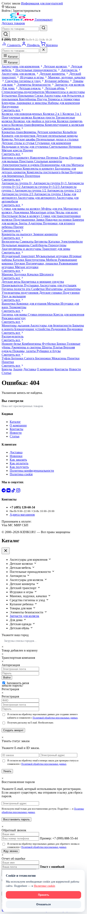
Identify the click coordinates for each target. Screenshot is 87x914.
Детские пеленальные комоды (57, 135)
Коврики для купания (31, 303)
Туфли (6, 358)
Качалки (33, 274)
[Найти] (43, 28)
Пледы (64, 157)
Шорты (47, 347)
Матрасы (77, 165)
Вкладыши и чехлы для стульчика (25, 146)
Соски (39, 95)
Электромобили (72, 241)
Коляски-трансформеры (28, 124)
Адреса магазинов (22, 514)
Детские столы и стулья (18, 143)
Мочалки (53, 303)
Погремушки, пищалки (42, 263)
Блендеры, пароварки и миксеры (25, 103)
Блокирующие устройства (32, 329)
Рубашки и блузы (49, 351)
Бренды (7, 369)
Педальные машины (16, 245)
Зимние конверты (45, 234)
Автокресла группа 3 (49, 194)
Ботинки (17, 358)
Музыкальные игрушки (52, 256)
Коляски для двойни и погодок (35, 121)
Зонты (23, 223)
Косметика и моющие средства (42, 281)
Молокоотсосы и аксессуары (65, 92)
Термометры (17, 307)
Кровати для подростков (19, 135)
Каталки (54, 241)
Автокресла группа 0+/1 (50, 183)
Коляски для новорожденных (22, 114)
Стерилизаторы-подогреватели (23, 92)
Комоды (8, 139)
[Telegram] (4, 491)
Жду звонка (10, 851)
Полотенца (32, 176)
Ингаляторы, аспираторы (63, 289)
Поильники (26, 95)
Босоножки (43, 358)
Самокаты (27, 241)
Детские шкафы (25, 139)
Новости (75, 369)
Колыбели (70, 132)
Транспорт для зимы (56, 249)
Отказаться (43, 904)
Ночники (75, 146)
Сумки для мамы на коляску (21, 208)
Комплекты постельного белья (48, 172)
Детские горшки (51, 292)
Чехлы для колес (66, 212)
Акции (17, 369)
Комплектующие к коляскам (64, 124)
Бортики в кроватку (16, 157)
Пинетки (73, 358)
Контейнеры (28, 99)
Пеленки (52, 157)
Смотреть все (11, 110)
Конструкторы (35, 259)
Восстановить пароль (16, 819)
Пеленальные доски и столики (57, 139)
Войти (7, 677)
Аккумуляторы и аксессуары (22, 249)
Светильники (59, 146)
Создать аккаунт (13, 730)
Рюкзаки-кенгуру (14, 318)
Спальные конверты (48, 161)
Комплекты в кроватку (39, 168)
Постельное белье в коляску (21, 216)
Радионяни (59, 329)
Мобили (52, 259)
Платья (58, 347)
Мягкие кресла (12, 150)
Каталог (12, 56)
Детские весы (11, 281)
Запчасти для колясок (24, 616)
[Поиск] (6, 34)
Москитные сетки (42, 212)
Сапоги (29, 358)
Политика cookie (21, 474)
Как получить (19, 467)
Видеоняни (75, 329)
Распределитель (12, 336)
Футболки (49, 343)
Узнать (7, 771)
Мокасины (59, 358)
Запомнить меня (17, 683)
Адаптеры (35, 223)
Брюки (62, 343)
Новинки (16, 456)
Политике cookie (44, 885)
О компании (45, 369)
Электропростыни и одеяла (21, 165)
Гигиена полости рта (16, 289)
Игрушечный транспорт (19, 256)
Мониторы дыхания (16, 325)
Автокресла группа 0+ (17, 183)
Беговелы (41, 241)
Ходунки (20, 274)
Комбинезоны (32, 343)
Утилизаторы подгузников (20, 292)
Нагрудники (10, 106)
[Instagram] (18, 491)
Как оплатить (19, 463)
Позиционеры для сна (55, 165)
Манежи (8, 274)
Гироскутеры (57, 245)
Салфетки (38, 289)
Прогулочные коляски (17, 117)
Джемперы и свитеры (26, 347)
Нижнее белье (12, 343)
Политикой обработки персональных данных (55, 717)
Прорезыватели (13, 285)
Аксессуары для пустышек (58, 285)
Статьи (6, 373)
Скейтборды (39, 245)
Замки (40, 219)
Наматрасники (12, 168)
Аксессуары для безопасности (51, 325)
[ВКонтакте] (8, 491)
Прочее (28, 150)
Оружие (20, 263)
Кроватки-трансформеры (19, 132)
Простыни (26, 161)
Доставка (29, 369)
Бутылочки (10, 95)
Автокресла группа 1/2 (31, 190)
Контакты (61, 369)
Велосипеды (11, 241)
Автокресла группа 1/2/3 (64, 190)
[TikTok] (13, 491)
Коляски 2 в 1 (53, 114)
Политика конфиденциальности (32, 470)
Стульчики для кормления (53, 143)
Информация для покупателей (42, 3)
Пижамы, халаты (24, 351)
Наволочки (38, 157)
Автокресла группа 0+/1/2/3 (40, 187)
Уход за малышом (14, 296)
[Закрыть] (43, 50)
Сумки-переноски (40, 314)
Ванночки (9, 303)
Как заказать (18, 459)
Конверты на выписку (17, 234)
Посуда (42, 99)
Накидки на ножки (58, 219)
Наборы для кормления (64, 103)
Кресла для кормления (68, 314)
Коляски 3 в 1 (72, 114)
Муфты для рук (52, 208)
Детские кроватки (50, 132)
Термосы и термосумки (64, 99)
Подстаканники (24, 219)
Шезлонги (46, 274)
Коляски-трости (44, 117)
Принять (43, 894)
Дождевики (21, 212)
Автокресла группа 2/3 (18, 194)
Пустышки (32, 285)
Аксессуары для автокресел (37, 197)
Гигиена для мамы (15, 314)
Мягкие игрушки (26, 267)
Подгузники (71, 292)
